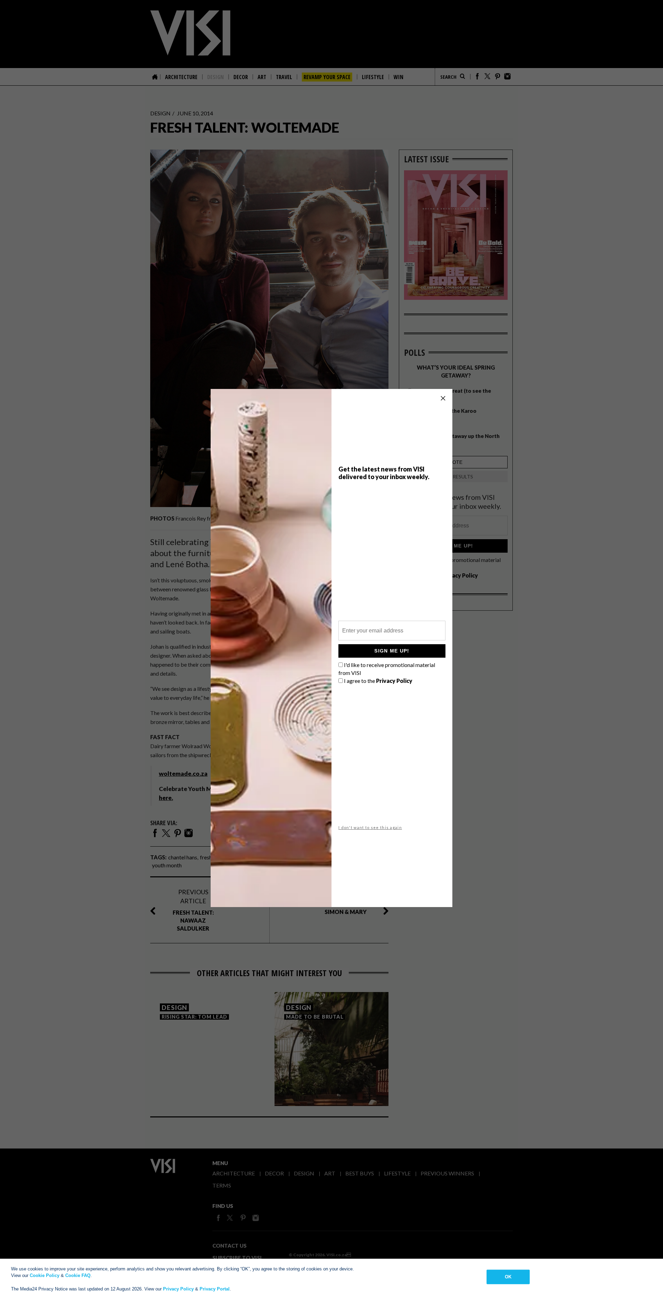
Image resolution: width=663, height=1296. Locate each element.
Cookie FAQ (77, 1275)
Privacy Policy (178, 1289)
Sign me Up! (391, 651)
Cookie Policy (44, 1275)
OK (508, 1276)
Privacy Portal (215, 1289)
